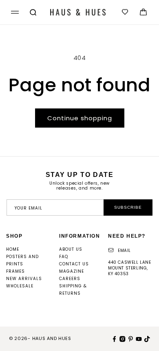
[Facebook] (113, 338)
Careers (69, 279)
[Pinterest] (130, 338)
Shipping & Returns (73, 289)
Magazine (71, 271)
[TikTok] (146, 338)
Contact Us (74, 264)
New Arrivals (24, 279)
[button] (13, 12)
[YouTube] (138, 338)
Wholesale (19, 286)
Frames (15, 271)
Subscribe (128, 207)
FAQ (63, 257)
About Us (70, 249)
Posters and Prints (22, 260)
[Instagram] (121, 338)
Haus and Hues (51, 338)
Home (12, 249)
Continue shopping (79, 118)
